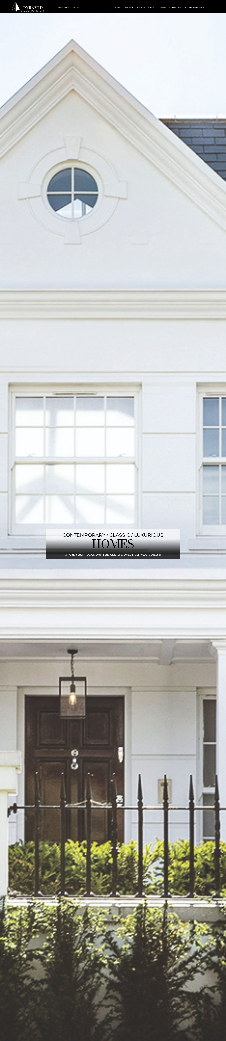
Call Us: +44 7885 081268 (68, 7)
